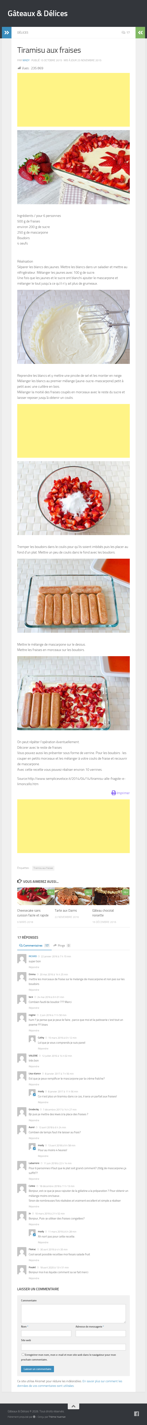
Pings (63, 945)
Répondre (34, 967)
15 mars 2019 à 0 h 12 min (62, 1037)
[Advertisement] (73, 100)
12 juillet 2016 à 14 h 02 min (56, 1055)
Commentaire (29, 1300)
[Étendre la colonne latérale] (6, 32)
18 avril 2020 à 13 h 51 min (54, 1267)
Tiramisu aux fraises (43, 868)
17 (128, 32)
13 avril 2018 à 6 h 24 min (52, 1127)
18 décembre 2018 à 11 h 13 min (56, 1186)
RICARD (33, 956)
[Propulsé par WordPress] (34, 1417)
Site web (26, 1340)
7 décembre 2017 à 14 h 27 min (59, 1109)
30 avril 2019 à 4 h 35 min (54, 1249)
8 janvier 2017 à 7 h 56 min (59, 1073)
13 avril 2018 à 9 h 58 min (61, 1145)
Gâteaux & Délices (38, 13)
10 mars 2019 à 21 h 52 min (49, 1213)
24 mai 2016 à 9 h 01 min (50, 997)
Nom (24, 1326)
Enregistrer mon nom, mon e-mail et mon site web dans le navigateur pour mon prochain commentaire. (68, 1357)
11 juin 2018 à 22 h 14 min (57, 1163)
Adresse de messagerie (90, 1326)
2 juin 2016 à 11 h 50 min (52, 1015)
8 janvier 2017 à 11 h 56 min (62, 1091)
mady (26, 60)
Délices (22, 32)
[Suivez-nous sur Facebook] (136, 1414)
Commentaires (36, 945)
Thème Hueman (57, 1416)
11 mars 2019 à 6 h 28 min (61, 1231)
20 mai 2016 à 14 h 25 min (53, 974)
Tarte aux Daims (66, 910)
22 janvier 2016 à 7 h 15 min (55, 956)
